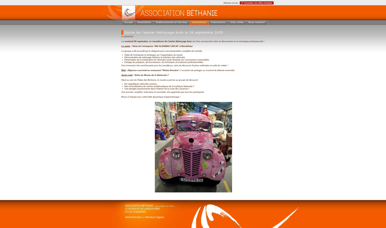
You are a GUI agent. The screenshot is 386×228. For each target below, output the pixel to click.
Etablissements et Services (171, 22)
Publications (218, 22)
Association (144, 22)
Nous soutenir (256, 22)
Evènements (199, 22)
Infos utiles (237, 22)
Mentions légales (154, 217)
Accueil (128, 22)
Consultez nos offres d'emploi (258, 3)
